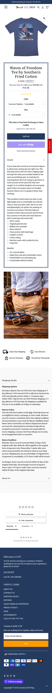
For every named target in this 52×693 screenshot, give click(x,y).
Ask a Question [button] (27, 520)
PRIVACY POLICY (11, 608)
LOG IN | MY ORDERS (12, 577)
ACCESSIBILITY (10, 615)
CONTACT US (9, 593)
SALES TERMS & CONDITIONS (16, 604)
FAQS (6, 611)
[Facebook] (5, 676)
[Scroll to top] (46, 686)
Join (26, 644)
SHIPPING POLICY (11, 596)
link (30, 413)
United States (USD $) (16, 654)
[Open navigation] (6, 7)
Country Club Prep (26, 688)
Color (26, 99)
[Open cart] (47, 7)
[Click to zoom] (44, 18)
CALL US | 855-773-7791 (13, 619)
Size (26, 110)
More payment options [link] (26, 151)
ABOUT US (8, 589)
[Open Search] (38, 7)
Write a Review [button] (27, 514)
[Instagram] (7, 676)
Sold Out (26, 136)
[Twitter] (14, 676)
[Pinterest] (11, 676)
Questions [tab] (26, 526)
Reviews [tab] (10, 526)
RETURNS (8, 600)
